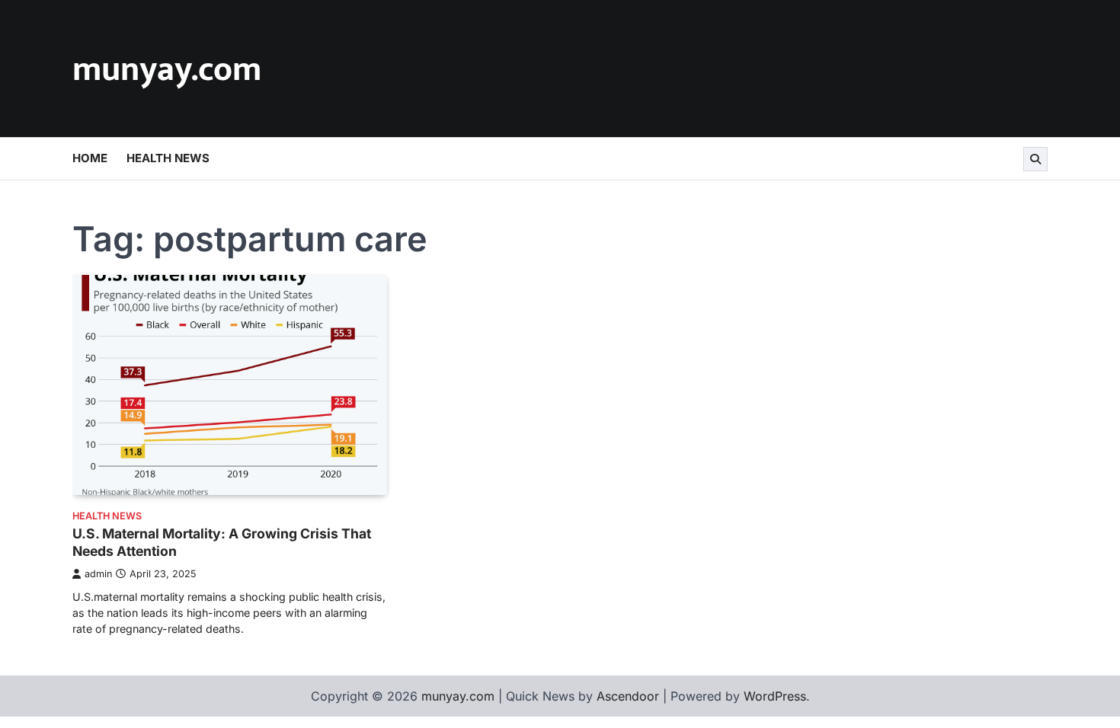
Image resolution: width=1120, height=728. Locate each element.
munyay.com (166, 69)
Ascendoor (628, 696)
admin (98, 574)
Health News (168, 158)
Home (89, 158)
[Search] (1035, 159)
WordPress (775, 696)
